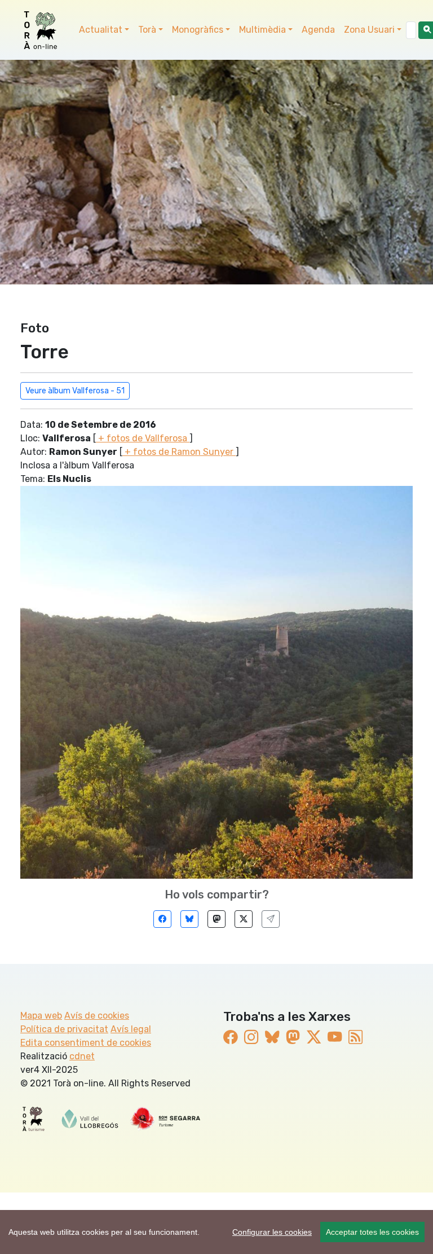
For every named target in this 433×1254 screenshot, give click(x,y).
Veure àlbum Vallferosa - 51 (75, 391)
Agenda (318, 29)
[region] (216, 1232)
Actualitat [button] (100, 29)
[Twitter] (244, 919)
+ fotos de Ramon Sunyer (179, 451)
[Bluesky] (189, 919)
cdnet (82, 1056)
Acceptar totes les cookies (372, 1232)
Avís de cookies (96, 1015)
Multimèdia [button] (262, 29)
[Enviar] (271, 919)
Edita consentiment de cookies (85, 1042)
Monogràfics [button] (197, 29)
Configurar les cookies (272, 1232)
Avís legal (131, 1029)
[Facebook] (162, 919)
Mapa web (41, 1015)
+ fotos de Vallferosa (142, 438)
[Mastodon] (216, 919)
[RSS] (355, 1037)
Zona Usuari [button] (369, 29)
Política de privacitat (64, 1029)
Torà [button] (147, 29)
